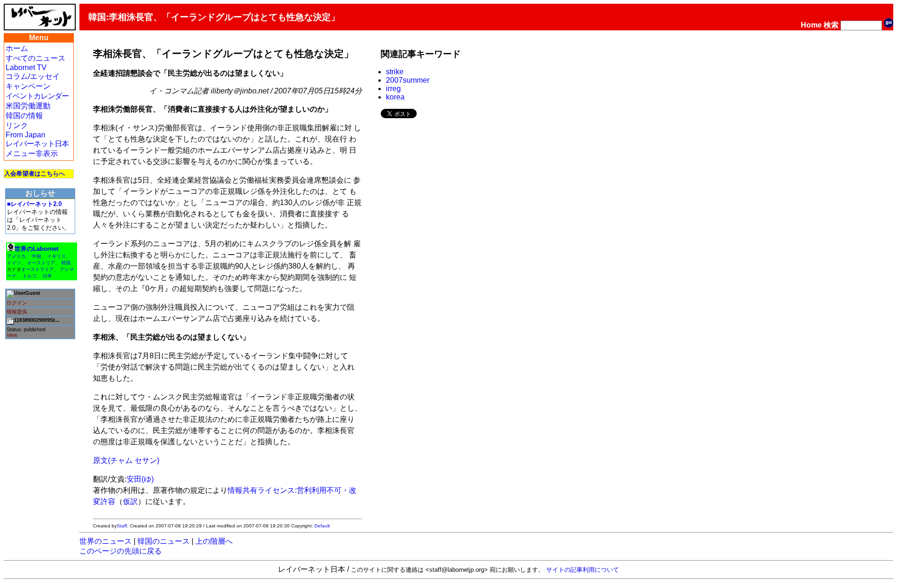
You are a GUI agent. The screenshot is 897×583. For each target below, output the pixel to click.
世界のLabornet (36, 248)
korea (395, 97)
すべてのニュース (35, 58)
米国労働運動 (28, 106)
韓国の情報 (24, 116)
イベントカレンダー (37, 96)
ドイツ (14, 262)
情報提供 (17, 311)
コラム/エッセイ (33, 76)
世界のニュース (105, 541)
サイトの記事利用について (582, 569)
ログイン (17, 303)
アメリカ (16, 256)
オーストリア (41, 262)
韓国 (66, 262)
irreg (393, 88)
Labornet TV (26, 67)
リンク (17, 125)
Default (322, 525)
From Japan (25, 135)
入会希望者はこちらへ (34, 173)
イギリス (56, 256)
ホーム (17, 48)
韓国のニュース (163, 541)
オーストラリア (37, 269)
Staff (122, 525)
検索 (831, 25)
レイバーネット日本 (37, 144)
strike (395, 72)
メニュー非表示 (32, 153)
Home (811, 25)
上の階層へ (214, 541)
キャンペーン (28, 86)
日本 (47, 275)
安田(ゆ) (140, 479)
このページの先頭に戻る (120, 551)
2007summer (407, 80)
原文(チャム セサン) (126, 460)
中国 (36, 256)
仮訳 (130, 501)
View (12, 335)
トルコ (29, 275)
